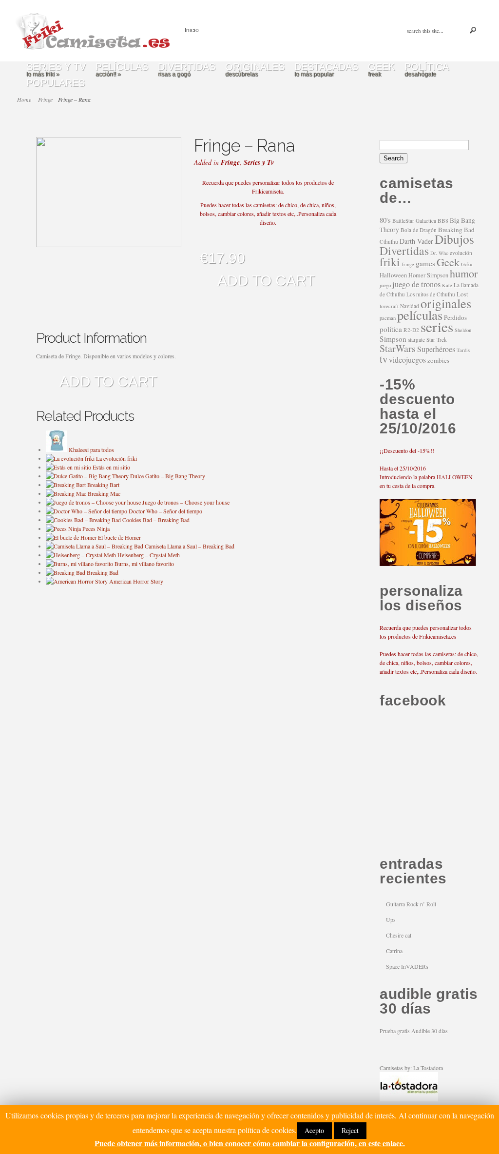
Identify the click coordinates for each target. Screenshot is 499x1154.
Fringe (230, 162)
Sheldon (463, 330)
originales (446, 303)
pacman (388, 317)
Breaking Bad (456, 229)
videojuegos (407, 359)
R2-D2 (411, 329)
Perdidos (455, 317)
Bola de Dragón (419, 230)
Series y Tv (259, 162)
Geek (448, 261)
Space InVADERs (407, 966)
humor (464, 273)
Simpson (393, 339)
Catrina (394, 951)
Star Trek (436, 339)
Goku (466, 264)
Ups (391, 919)
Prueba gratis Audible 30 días (414, 1031)
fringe (408, 264)
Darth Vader (416, 241)
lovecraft (389, 306)
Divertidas (404, 250)
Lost (462, 294)
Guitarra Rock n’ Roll (411, 904)
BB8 (443, 220)
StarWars (398, 348)
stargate (416, 339)
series (437, 326)
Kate (447, 285)
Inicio (192, 30)
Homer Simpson (428, 275)
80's (385, 220)
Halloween (393, 275)
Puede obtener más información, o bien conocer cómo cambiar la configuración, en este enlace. (250, 1143)
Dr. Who (439, 253)
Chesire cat (398, 935)
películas (419, 315)
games (425, 263)
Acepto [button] (314, 1130)
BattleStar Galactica (414, 220)
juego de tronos (416, 284)
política (391, 329)
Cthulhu (389, 241)
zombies (438, 360)
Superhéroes (436, 349)
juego (385, 285)
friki (390, 262)
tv (383, 359)
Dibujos (454, 239)
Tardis (463, 350)
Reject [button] (350, 1130)
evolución (461, 252)
